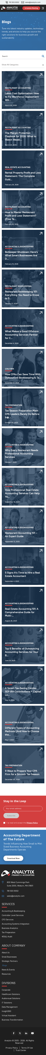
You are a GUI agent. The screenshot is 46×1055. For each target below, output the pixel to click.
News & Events (8, 969)
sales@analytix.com (32, 2)
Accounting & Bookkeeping (13, 911)
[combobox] (23, 65)
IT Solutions (7, 1002)
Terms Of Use (27, 1048)
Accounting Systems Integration (15, 924)
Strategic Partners (10, 961)
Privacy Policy (32, 823)
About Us (5, 952)
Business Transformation (12, 1020)
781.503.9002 (14, 2)
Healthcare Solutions (11, 994)
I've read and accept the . (22, 823)
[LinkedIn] (26, 1033)
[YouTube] (32, 1033)
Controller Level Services (13, 915)
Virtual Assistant (9, 1015)
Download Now (13, 858)
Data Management (10, 1007)
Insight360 (6, 1011)
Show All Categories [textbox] (10, 64)
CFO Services (7, 919)
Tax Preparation (8, 932)
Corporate (6, 990)
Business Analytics (10, 928)
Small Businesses (9, 957)
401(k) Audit (7, 936)
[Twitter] (19, 1033)
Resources (6, 974)
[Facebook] (13, 1033)
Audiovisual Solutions (11, 998)
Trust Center (21, 1050)
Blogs (4, 965)
